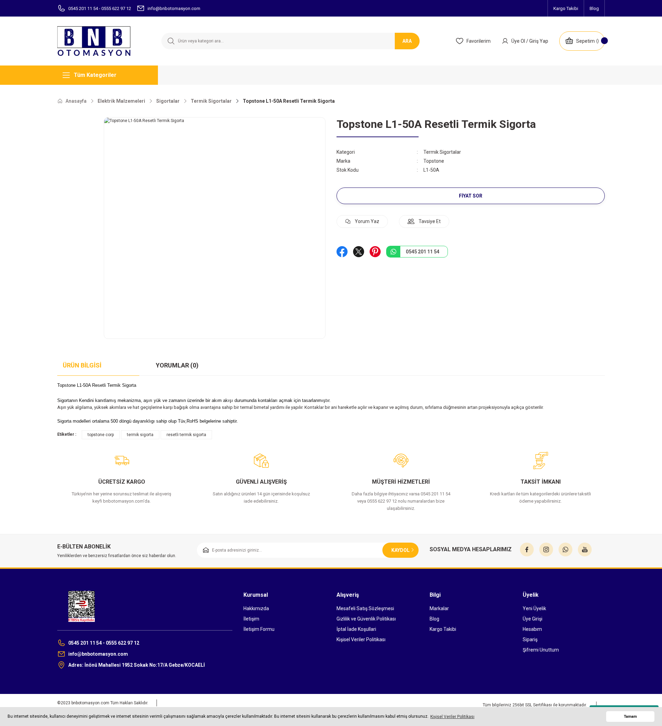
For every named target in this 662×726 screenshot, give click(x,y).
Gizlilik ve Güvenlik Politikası (366, 619)
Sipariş (530, 639)
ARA (407, 41)
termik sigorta (140, 434)
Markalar (439, 608)
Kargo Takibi (443, 629)
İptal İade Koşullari (356, 629)
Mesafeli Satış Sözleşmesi (365, 608)
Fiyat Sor (470, 196)
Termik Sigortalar (442, 152)
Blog (434, 619)
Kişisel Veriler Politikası (361, 639)
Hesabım (532, 629)
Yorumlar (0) (177, 365)
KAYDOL (400, 550)
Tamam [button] (630, 716)
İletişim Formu (258, 629)
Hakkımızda (256, 608)
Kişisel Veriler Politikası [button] (452, 716)
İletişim (251, 619)
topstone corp (101, 434)
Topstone (433, 161)
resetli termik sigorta (186, 434)
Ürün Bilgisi (82, 365)
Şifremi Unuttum (541, 650)
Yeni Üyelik (534, 608)
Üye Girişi (532, 619)
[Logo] (98, 41)
